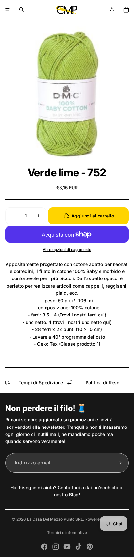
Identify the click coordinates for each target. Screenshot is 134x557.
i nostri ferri (85, 314)
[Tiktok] (78, 547)
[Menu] (7, 9)
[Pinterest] (90, 547)
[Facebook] (44, 547)
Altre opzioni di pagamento (67, 249)
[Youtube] (67, 547)
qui (101, 314)
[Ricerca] (21, 10)
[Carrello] (126, 10)
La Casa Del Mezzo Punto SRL (55, 519)
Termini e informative (67, 532)
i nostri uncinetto (84, 322)
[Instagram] (56, 547)
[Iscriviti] (119, 463)
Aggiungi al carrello (92, 215)
